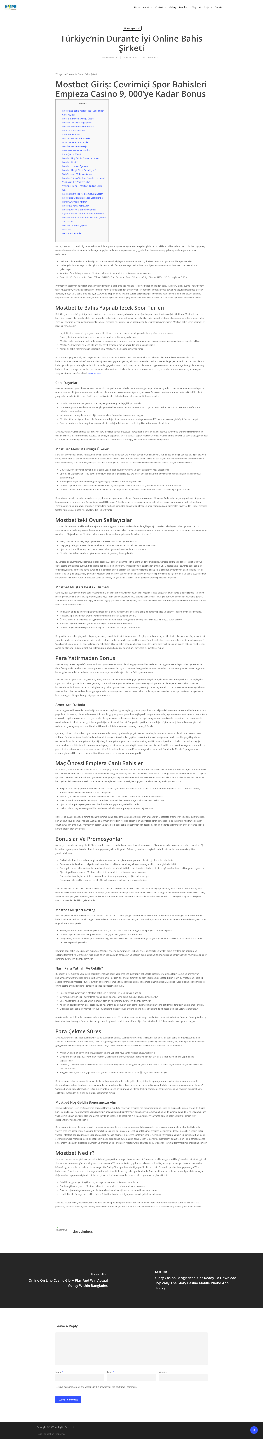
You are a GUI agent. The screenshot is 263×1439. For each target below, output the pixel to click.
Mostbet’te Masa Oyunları (75, 166)
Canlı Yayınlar (68, 114)
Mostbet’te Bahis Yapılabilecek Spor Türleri (83, 110)
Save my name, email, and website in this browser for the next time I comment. (97, 1386)
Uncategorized (132, 28)
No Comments (150, 57)
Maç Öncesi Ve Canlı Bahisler (76, 138)
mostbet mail (95, 373)
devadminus (111, 57)
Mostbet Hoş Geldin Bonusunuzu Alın (80, 158)
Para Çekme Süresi (71, 154)
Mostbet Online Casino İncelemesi (79, 209)
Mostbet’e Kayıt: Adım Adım (75, 205)
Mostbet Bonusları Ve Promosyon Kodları (82, 193)
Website (163, 1372)
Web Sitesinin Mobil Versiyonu (77, 174)
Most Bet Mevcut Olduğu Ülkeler (78, 118)
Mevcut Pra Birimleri (72, 233)
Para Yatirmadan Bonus (74, 130)
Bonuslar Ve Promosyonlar (75, 142)
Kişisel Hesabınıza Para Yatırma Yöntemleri (83, 213)
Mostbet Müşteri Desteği (74, 146)
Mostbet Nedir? (69, 162)
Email (110, 1372)
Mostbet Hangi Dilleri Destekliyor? (79, 170)
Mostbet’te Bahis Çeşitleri (74, 225)
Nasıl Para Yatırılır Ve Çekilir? (76, 150)
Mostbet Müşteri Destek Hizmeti (78, 126)
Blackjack (67, 229)
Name (59, 1372)
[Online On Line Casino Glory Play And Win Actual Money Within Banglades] (66, 1280)
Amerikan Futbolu (71, 134)
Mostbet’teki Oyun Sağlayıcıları (77, 122)
